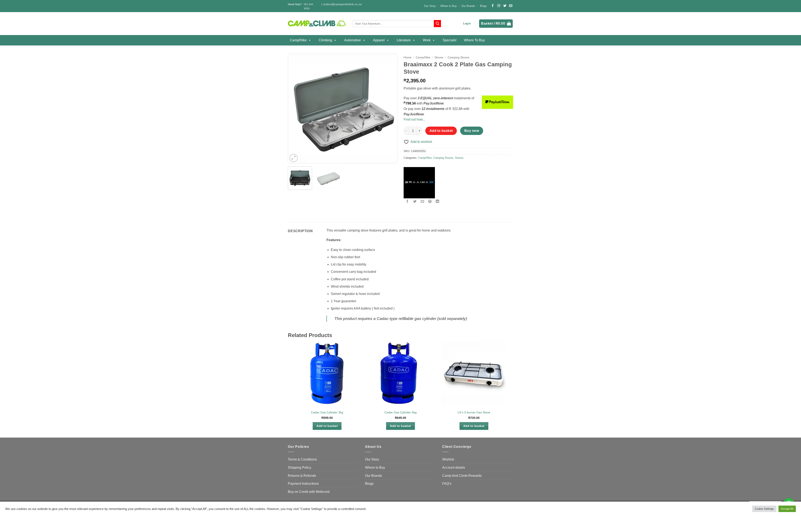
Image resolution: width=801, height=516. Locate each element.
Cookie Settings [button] (764, 508)
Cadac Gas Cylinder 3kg (327, 412)
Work (427, 40)
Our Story (430, 6)
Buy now (471, 130)
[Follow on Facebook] (492, 6)
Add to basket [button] (327, 426)
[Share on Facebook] (407, 201)
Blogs (483, 6)
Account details (453, 467)
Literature (404, 40)
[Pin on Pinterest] (430, 201)
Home (408, 57)
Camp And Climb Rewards (462, 475)
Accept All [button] (787, 508)
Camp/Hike (298, 40)
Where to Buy (448, 6)
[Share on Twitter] (415, 201)
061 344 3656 (308, 6)
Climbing (325, 40)
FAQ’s (446, 483)
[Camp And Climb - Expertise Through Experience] (317, 23)
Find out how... (414, 119)
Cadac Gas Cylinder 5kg (400, 412)
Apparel (379, 40)
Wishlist (448, 459)
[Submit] (437, 23)
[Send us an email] (510, 6)
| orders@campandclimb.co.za (341, 4)
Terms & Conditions (302, 459)
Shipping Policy (299, 467)
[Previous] (295, 109)
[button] (467, 23)
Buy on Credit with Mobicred (309, 491)
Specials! (449, 40)
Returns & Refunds (302, 475)
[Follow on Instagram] (498, 6)
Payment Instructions (303, 483)
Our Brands (468, 6)
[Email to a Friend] (422, 201)
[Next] (389, 109)
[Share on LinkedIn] (437, 201)
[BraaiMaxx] (419, 182)
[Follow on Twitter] (504, 6)
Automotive (352, 40)
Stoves (439, 57)
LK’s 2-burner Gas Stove (474, 412)
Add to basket (441, 130)
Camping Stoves (458, 57)
